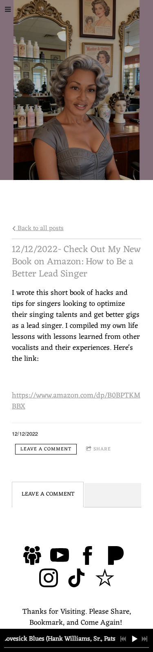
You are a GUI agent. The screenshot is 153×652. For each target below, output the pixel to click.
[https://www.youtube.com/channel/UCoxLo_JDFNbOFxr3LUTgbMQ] (59, 557)
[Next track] (144, 639)
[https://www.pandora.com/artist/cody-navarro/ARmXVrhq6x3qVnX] (115, 557)
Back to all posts (40, 228)
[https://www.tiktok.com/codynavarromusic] (76, 580)
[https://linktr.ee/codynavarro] (32, 557)
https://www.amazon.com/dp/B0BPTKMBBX (76, 401)
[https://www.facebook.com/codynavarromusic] (87, 557)
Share (102, 449)
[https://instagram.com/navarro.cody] (48, 580)
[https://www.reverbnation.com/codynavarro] (104, 580)
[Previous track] (123, 639)
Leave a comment (45, 449)
